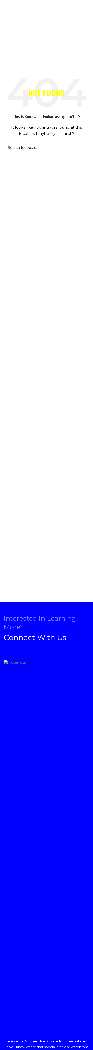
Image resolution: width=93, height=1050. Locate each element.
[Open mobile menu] (7, 12)
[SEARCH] (83, 147)
